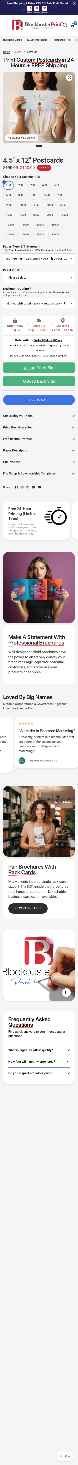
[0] (71, 25)
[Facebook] (16, 487)
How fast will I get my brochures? (31, 1061)
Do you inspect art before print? (30, 1073)
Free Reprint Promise (17, 439)
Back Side (39, 381)
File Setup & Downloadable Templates (29, 473)
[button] (28, 908)
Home (6, 52)
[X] (22, 487)
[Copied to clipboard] (39, 487)
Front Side (39, 368)
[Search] (64, 25)
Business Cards (12, 39)
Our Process (11, 462)
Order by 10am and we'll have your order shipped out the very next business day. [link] (22, 529)
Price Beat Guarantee (17, 427)
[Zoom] (69, 78)
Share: (7, 487)
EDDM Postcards (37, 39)
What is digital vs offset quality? (30, 1050)
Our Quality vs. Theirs (18, 416)
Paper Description (15, 450)
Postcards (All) (62, 39)
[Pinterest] (27, 487)
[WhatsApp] (33, 487)
